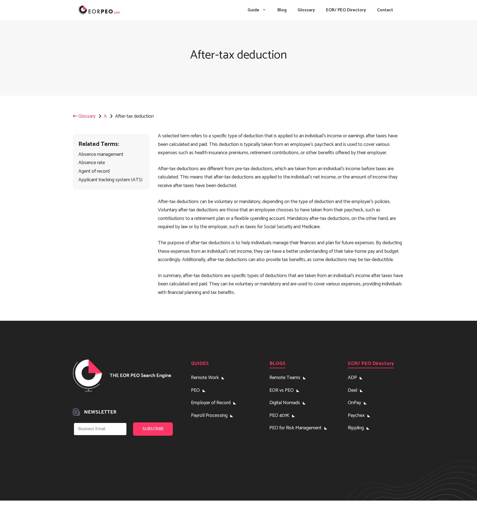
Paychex (356, 415)
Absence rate (91, 163)
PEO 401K (279, 415)
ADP (352, 378)
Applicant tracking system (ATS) (110, 180)
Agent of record (94, 171)
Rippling (356, 428)
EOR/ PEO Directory (346, 10)
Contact (385, 10)
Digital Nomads (284, 403)
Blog (282, 10)
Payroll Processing (209, 415)
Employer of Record (210, 403)
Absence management (100, 154)
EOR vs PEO (281, 390)
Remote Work (205, 378)
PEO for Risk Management (295, 428)
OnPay (354, 403)
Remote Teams (284, 378)
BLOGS (277, 363)
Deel (352, 390)
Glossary (306, 10)
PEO (195, 390)
